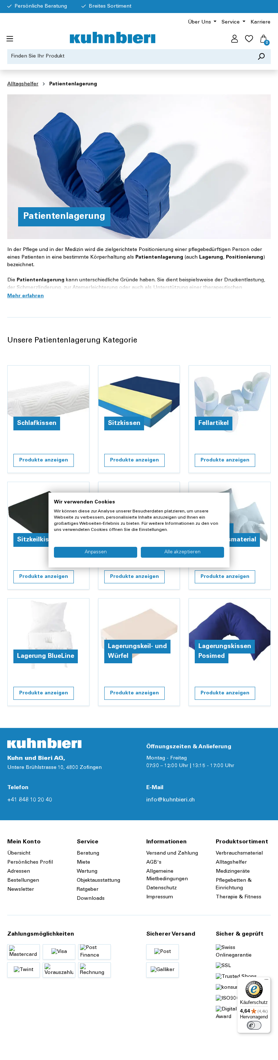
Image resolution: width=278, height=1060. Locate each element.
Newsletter (20, 889)
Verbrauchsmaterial (239, 853)
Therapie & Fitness (238, 897)
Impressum (159, 897)
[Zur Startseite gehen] (112, 37)
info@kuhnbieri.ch (170, 800)
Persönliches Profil (30, 862)
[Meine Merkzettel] (249, 39)
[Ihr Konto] (234, 39)
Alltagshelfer (231, 862)
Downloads (91, 898)
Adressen (18, 871)
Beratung (88, 853)
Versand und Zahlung (172, 853)
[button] (25, 296)
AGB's (153, 862)
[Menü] (10, 39)
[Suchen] (261, 56)
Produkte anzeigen (43, 460)
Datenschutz (161, 888)
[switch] (254, 1025)
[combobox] (129, 56)
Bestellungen (23, 880)
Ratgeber (87, 889)
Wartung (87, 871)
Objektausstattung (98, 880)
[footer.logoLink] (44, 743)
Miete (83, 862)
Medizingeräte (233, 871)
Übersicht (18, 853)
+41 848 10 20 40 (29, 800)
